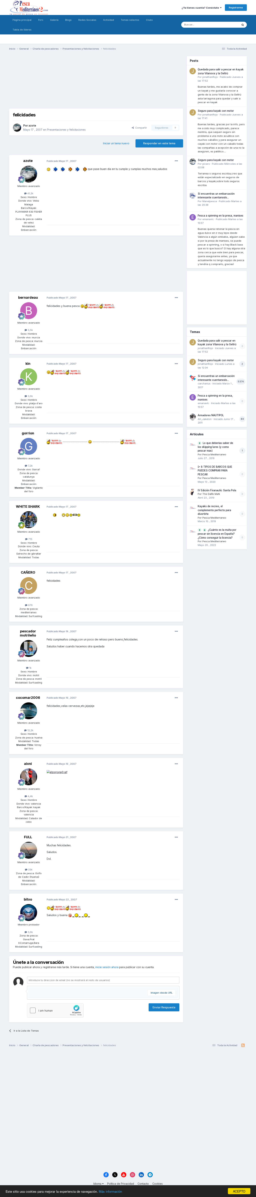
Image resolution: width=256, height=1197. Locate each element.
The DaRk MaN (211, 493)
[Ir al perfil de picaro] (192, 162)
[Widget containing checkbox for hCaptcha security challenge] (55, 1010)
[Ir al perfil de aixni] (28, 776)
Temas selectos (130, 19)
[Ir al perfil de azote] (17, 128)
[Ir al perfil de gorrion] (28, 446)
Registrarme (236, 7)
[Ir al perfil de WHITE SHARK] (28, 519)
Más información (110, 1191)
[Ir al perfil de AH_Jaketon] (192, 417)
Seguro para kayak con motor (216, 110)
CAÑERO (28, 572)
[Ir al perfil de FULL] (28, 850)
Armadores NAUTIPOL (211, 415)
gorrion (28, 433)
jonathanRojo (210, 76)
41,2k (30, 193)
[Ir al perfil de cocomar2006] (28, 710)
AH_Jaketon (205, 419)
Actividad (108, 19)
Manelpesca (209, 201)
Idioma (97, 1183)
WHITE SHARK (28, 506)
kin (27, 364)
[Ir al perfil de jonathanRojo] (192, 71)
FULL (28, 837)
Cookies (157, 1183)
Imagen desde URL (162, 992)
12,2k (30, 730)
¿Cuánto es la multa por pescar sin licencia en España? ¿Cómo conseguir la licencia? (217, 533)
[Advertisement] (96, 82)
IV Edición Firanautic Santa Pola (217, 490)
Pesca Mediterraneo (214, 454)
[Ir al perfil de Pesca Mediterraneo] (192, 444)
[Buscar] (243, 25)
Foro (40, 19)
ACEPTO (239, 1191)
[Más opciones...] (176, 161)
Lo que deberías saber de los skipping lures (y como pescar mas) (215, 446)
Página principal (22, 19)
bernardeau (28, 297)
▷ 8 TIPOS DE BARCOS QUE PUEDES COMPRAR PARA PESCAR (215, 470)
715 (30, 538)
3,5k (30, 329)
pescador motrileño (28, 633)
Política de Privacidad (120, 1183)
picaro (206, 163)
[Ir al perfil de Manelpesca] (192, 195)
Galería (54, 19)
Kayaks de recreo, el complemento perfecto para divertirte (214, 510)
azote (32, 125)
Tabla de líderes (22, 29)
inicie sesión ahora (106, 967)
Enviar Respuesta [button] (164, 1007)
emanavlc (208, 219)
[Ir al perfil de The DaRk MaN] (192, 492)
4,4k (30, 796)
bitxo (28, 899)
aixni (28, 764)
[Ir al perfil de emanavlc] (192, 217)
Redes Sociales (87, 19)
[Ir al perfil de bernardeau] (28, 310)
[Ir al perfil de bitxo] (28, 912)
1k (29, 667)
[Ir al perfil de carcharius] (192, 377)
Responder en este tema (159, 143)
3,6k (30, 396)
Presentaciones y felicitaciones (66, 129)
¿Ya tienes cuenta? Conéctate (201, 7)
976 (30, 605)
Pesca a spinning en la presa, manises (220, 215)
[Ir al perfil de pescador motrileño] (28, 648)
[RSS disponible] (243, 1045)
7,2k (30, 465)
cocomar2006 (28, 698)
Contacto (143, 1183)
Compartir (140, 127)
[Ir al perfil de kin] (28, 376)
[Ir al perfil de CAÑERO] (28, 585)
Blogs (68, 19)
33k (29, 869)
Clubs (149, 19)
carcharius (204, 383)
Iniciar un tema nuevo (116, 143)
